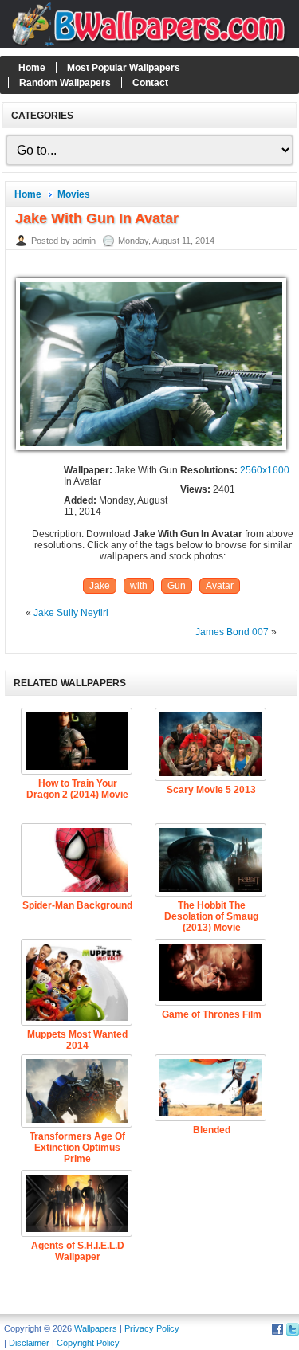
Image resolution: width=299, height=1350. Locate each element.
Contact (150, 82)
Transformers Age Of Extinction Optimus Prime (77, 1147)
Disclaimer (29, 1343)
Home (31, 67)
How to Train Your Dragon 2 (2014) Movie (77, 789)
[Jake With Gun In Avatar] (151, 451)
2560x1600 (264, 470)
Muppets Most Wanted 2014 (77, 1040)
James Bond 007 (232, 632)
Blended (211, 1130)
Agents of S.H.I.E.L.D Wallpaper (77, 1251)
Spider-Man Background (77, 905)
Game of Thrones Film (212, 1014)
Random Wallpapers (65, 82)
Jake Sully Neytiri (70, 612)
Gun (176, 585)
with (139, 585)
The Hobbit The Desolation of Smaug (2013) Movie (211, 916)
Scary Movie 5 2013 (211, 789)
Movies (73, 194)
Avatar (220, 585)
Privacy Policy (151, 1328)
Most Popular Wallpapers (123, 67)
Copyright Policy (88, 1343)
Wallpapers (95, 1328)
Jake (99, 585)
